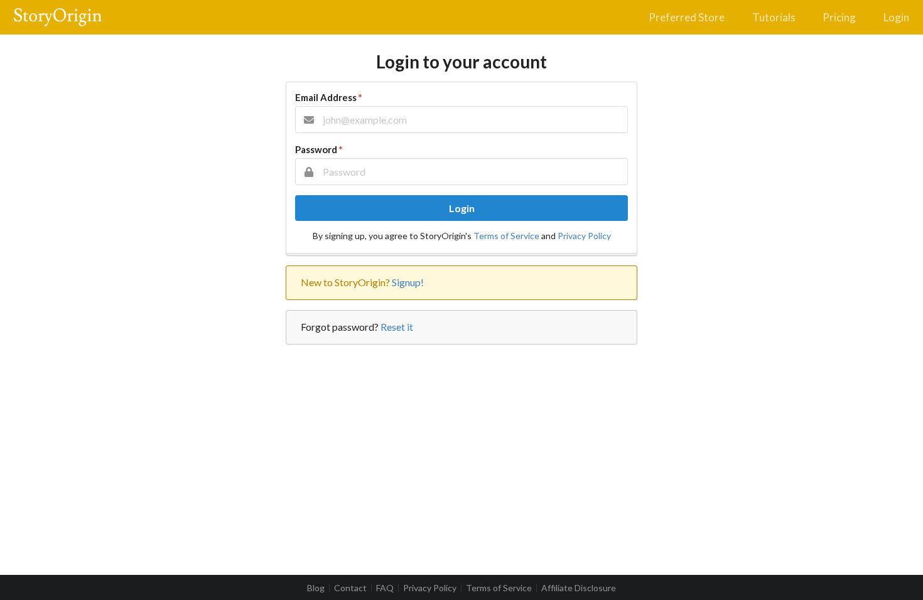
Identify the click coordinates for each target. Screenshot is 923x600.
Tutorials (774, 17)
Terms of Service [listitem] (499, 588)
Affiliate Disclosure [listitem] (578, 588)
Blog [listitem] (316, 588)
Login (896, 17)
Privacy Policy (584, 235)
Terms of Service (506, 235)
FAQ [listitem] (385, 588)
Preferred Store (687, 17)
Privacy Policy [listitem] (429, 588)
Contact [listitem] (350, 588)
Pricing (839, 17)
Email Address (328, 97)
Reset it (397, 327)
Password (318, 149)
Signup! (408, 282)
